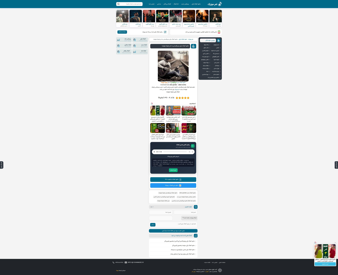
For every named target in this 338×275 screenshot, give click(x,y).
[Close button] (335, 243)
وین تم (193, 272)
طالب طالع (206, 48)
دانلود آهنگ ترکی (196, 4)
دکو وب (207, 272)
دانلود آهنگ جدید (181, 83)
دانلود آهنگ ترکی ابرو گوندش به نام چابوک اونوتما (175, 46)
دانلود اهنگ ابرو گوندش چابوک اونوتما (168, 193)
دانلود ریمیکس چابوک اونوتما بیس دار (186, 197)
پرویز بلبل (217, 66)
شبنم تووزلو (216, 45)
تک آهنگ (176, 4)
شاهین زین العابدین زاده (213, 77)
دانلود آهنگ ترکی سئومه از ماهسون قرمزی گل (183, 246)
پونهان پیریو (206, 66)
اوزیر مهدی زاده (205, 57)
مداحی (159, 4)
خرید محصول (325, 264)
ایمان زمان (216, 63)
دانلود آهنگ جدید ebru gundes (188, 193)
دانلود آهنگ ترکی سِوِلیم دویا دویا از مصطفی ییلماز (182, 254)
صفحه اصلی (222, 262)
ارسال (152, 225)
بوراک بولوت (206, 63)
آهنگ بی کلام (167, 4)
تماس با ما (151, 4)
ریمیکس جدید (185, 4)
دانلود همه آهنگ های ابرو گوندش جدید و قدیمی (184, 201)
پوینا (117, 270)
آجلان (217, 48)
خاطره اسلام (216, 74)
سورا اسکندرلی (205, 74)
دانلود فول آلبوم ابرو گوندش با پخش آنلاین (164, 197)
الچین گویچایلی (215, 57)
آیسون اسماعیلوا (215, 51)
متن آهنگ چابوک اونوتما (163, 201)
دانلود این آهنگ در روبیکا (171, 185)
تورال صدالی (216, 68)
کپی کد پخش (173, 170)
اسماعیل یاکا (216, 54)
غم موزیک (215, 4)
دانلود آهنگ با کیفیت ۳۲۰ (172, 179)
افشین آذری (206, 54)
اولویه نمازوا (216, 60)
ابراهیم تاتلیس (205, 51)
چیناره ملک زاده (215, 71)
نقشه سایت (207, 262)
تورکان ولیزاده (205, 68)
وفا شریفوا (206, 45)
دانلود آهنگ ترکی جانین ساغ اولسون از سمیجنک (183, 250)
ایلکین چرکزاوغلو (205, 60)
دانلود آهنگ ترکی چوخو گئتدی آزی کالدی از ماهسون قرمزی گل (179, 241)
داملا (207, 71)
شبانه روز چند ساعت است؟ (189, 218)
